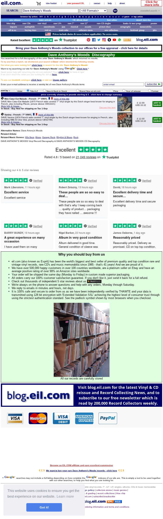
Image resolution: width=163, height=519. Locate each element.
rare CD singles (104, 23)
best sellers (112, 20)
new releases (15, 20)
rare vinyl (42, 23)
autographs (125, 27)
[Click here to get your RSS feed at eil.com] (127, 40)
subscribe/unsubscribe (104, 496)
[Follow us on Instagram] (104, 41)
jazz (63, 27)
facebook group (137, 30)
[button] (139, 418)
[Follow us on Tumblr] (109, 41)
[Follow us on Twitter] (99, 41)
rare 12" (84, 23)
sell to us (12, 30)
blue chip (11, 23)
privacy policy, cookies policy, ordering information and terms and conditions (92, 507)
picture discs (105, 27)
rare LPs (57, 23)
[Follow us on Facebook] (94, 41)
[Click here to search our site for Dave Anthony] (70, 69)
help (110, 3)
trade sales (63, 30)
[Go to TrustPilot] (43, 41)
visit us (48, 30)
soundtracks (49, 27)
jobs (155, 30)
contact (97, 3)
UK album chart (80, 20)
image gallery (87, 490)
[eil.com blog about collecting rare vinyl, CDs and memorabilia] (81, 405)
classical (74, 27)
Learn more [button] (65, 496)
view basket (51, 3)
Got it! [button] (44, 507)
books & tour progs (132, 23)
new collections (111, 30)
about (122, 3)
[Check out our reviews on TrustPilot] (94, 281)
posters (154, 23)
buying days (30, 30)
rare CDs (26, 23)
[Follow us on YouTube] (114, 41)
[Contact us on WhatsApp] (119, 41)
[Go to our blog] (147, 41)
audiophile (30, 27)
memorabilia (145, 27)
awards (88, 27)
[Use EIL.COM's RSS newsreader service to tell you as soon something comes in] (114, 502)
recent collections (105, 493)
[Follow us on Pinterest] (88, 41)
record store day (143, 20)
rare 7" (71, 23)
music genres (120, 490)
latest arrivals (45, 20)
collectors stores (86, 30)
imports (13, 27)
